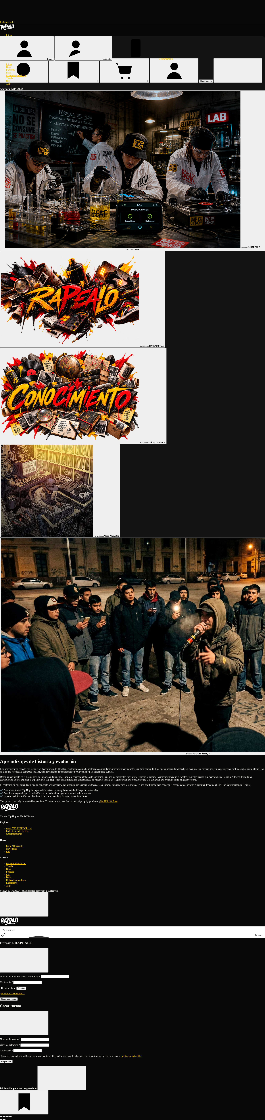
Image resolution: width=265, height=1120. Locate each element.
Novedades (11, 848)
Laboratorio (11, 882)
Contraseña (6, 982)
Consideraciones (14, 834)
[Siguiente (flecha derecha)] (4, 1119)
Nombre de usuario (10, 1039)
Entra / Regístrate (14, 846)
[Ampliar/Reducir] (1, 1116)
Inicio (9, 35)
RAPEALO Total (108, 801)
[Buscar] (24, 70)
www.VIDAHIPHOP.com (19, 828)
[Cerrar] (24, 904)
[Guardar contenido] (24, 1102)
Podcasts (10, 70)
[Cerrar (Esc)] (10, 1116)
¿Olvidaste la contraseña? (12, 993)
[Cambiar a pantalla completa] (4, 1116)
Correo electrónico (10, 1045)
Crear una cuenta (8, 999)
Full (8, 851)
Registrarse (6, 1061)
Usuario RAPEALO (16, 863)
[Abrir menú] (237, 70)
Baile (8, 72)
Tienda (9, 78)
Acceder (21, 988)
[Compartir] (7, 1116)
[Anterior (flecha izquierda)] (1, 1119)
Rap (8, 81)
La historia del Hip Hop (17, 831)
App (8, 83)
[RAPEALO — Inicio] (7, 30)
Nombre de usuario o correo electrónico (20, 976)
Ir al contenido (7, 22)
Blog (8, 67)
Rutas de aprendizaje (16, 75)
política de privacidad (131, 1056)
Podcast (10, 871)
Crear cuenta (206, 81)
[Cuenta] (174, 70)
